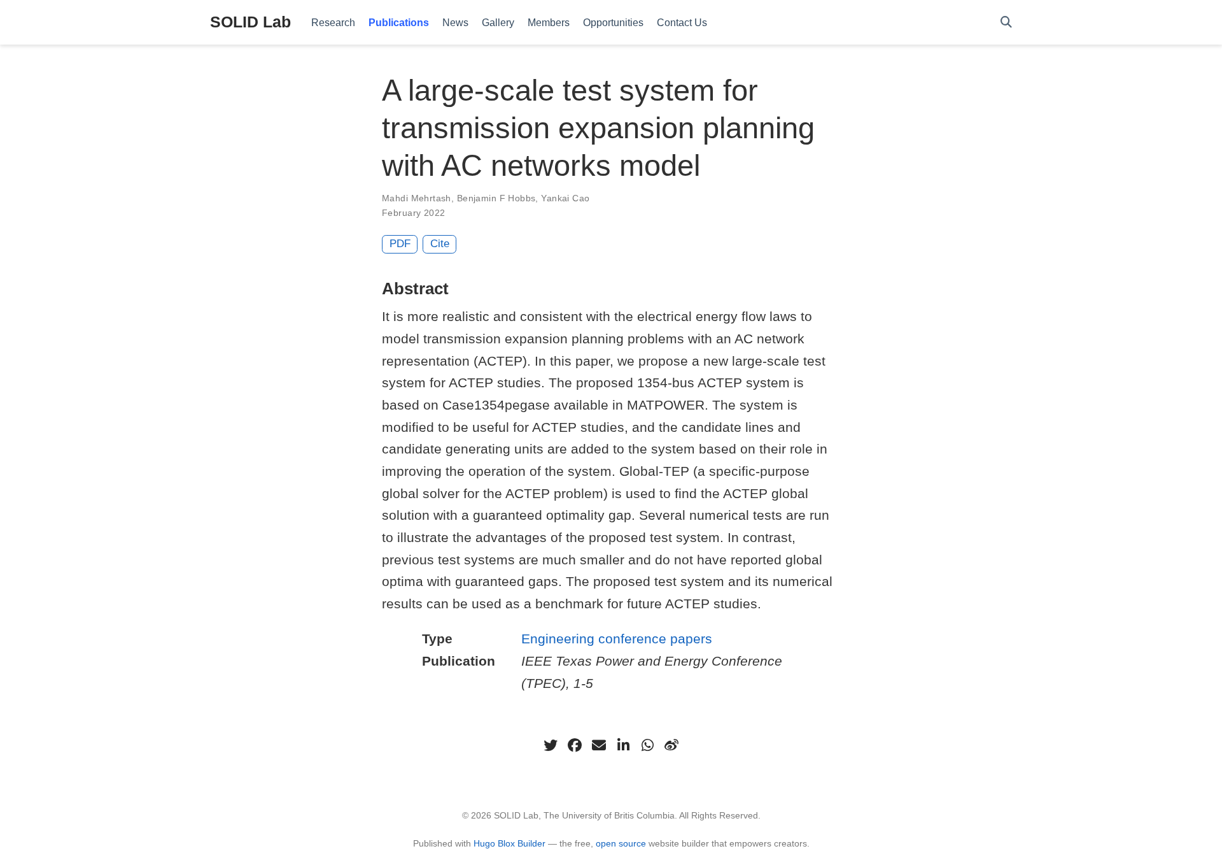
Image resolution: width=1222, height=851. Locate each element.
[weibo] (671, 745)
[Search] (1006, 22)
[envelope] (598, 745)
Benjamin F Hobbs (496, 198)
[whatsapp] (647, 745)
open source (621, 843)
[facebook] (574, 745)
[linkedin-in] (623, 745)
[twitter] (550, 745)
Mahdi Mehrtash (416, 198)
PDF (400, 244)
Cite (439, 244)
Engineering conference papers (616, 638)
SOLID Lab (250, 22)
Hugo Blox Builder (509, 843)
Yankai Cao (565, 198)
